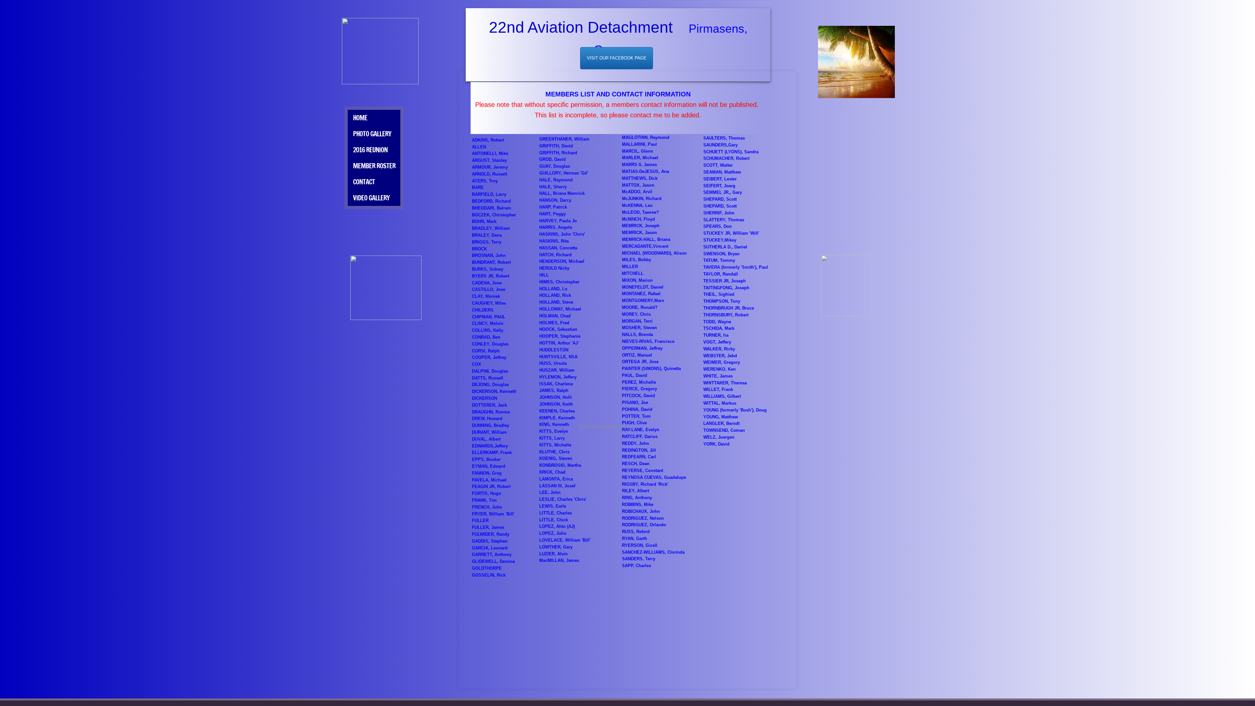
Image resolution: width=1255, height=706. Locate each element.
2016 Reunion (370, 150)
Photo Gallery (372, 134)
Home (360, 118)
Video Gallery (371, 198)
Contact (364, 182)
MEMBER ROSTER (374, 166)
